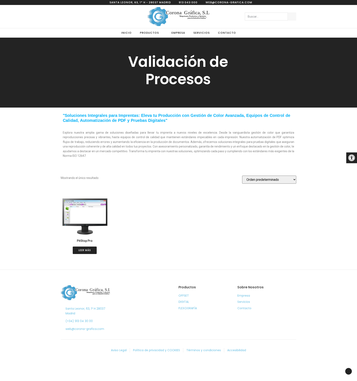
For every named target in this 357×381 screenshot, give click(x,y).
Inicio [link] (126, 33)
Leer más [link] (85, 250)
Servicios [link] (201, 33)
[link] (351, 157)
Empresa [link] (178, 33)
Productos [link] (149, 33)
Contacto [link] (227, 33)
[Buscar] (292, 16)
